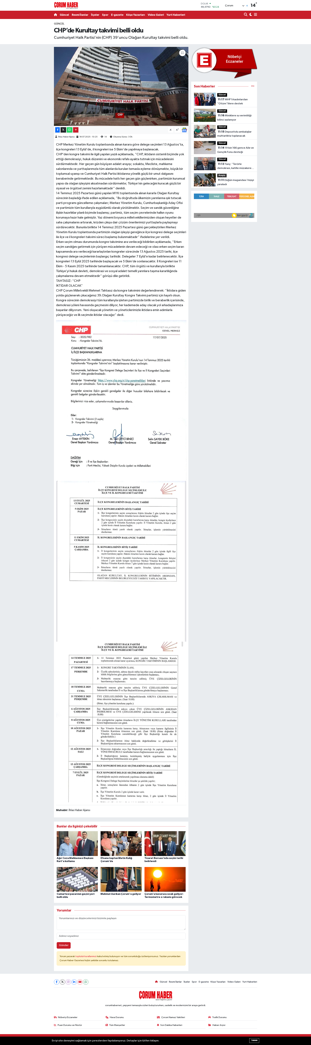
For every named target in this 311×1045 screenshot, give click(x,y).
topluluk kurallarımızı (86, 956)
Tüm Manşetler (117, 1025)
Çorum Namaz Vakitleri (173, 1017)
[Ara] (246, 14)
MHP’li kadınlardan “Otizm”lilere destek (232, 101)
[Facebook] (56, 982)
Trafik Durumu (219, 1017)
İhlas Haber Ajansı (66, 137)
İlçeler (95, 14)
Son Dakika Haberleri (171, 1025)
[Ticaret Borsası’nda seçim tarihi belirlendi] (165, 843)
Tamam (254, 1040)
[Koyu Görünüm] (250, 14)
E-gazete (117, 14)
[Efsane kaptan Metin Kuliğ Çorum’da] (121, 843)
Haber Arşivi (219, 1025)
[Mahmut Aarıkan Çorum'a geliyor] (121, 879)
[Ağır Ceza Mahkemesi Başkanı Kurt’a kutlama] (77, 843)
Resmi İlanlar (80, 14)
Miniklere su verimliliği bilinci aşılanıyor (234, 117)
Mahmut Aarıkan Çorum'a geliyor (121, 894)
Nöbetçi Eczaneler (67, 1017)
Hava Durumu (117, 1017)
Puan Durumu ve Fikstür (70, 1025)
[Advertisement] (40, 70)
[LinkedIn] (74, 982)
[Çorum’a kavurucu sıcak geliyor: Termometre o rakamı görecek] (165, 879)
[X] (62, 982)
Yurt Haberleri (176, 14)
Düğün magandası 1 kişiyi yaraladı (235, 182)
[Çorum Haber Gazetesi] (66, 5)
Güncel (64, 14)
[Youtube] (80, 982)
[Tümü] (252, 86)
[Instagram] (68, 982)
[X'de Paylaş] (63, 130)
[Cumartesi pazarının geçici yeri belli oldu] (77, 879)
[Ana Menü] (255, 14)
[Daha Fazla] (75, 130)
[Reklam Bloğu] (224, 62)
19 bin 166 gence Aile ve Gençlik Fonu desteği (235, 149)
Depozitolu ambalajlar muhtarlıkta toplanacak (234, 133)
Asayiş (222, 175)
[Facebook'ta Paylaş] (57, 130)
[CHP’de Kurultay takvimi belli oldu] (121, 86)
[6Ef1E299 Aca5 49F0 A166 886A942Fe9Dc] (121, 721)
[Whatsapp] (85, 982)
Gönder (64, 945)
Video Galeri (156, 14)
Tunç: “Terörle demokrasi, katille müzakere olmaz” (234, 166)
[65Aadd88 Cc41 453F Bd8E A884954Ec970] (121, 400)
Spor (105, 14)
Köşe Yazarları (135, 14)
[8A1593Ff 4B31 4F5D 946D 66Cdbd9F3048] (121, 561)
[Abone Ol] (184, 129)
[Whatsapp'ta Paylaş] (69, 130)
